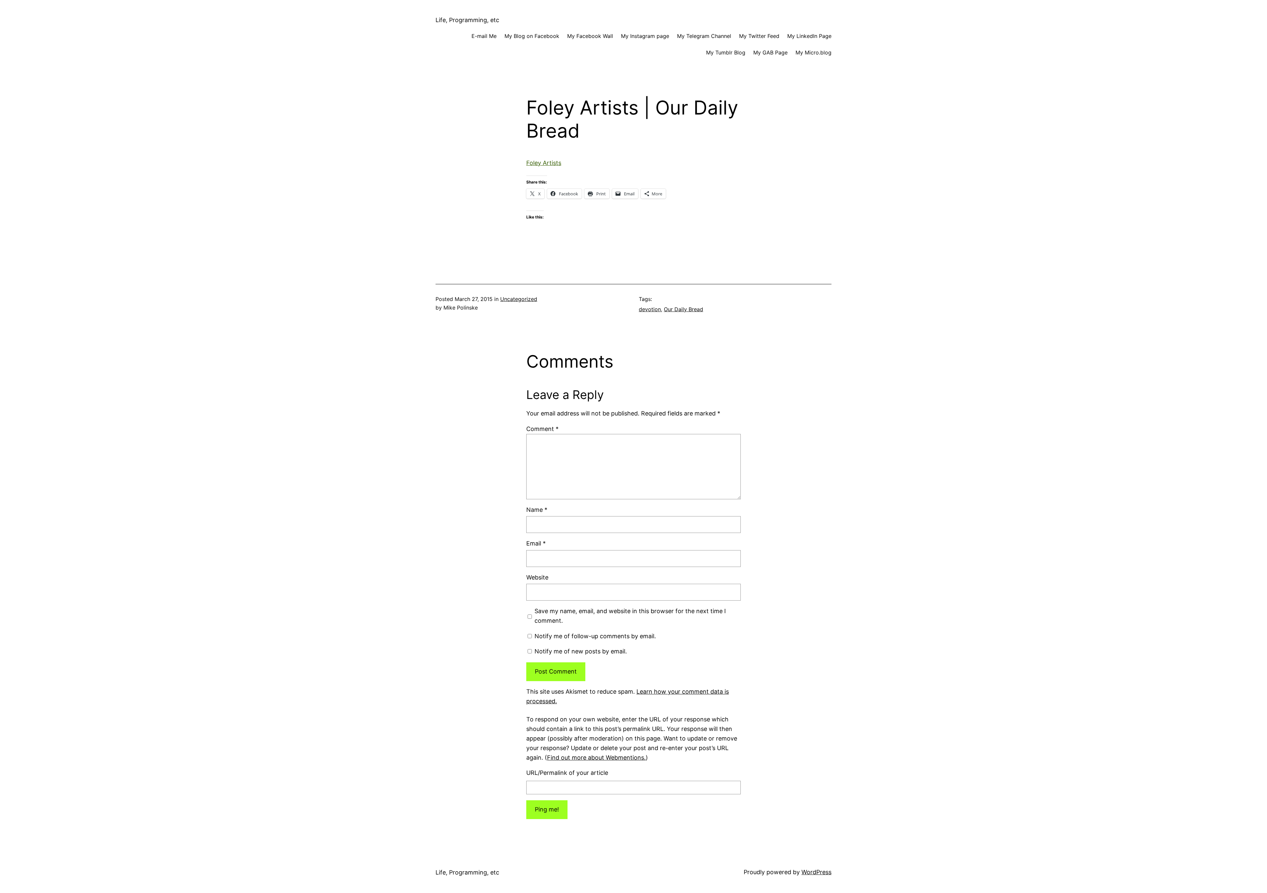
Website (537, 577)
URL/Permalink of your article (567, 772)
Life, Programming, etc (467, 20)
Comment (542, 428)
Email (536, 543)
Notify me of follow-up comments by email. (595, 636)
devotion (650, 309)
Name (536, 509)
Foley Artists (543, 162)
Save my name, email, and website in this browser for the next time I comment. (630, 616)
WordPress (816, 872)
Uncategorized (518, 299)
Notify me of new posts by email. (581, 651)
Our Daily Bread (683, 309)
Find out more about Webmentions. (596, 757)
